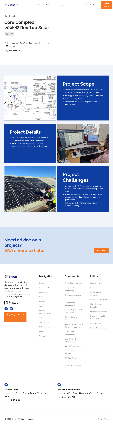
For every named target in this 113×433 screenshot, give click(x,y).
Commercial (21, 5)
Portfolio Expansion (98, 288)
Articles (42, 318)
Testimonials (44, 322)
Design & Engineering (98, 328)
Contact (42, 336)
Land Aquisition (96, 283)
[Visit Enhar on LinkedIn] (11, 308)
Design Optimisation (98, 300)
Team (41, 306)
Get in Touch (106, 5)
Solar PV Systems (72, 346)
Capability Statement (15, 315)
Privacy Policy (103, 419)
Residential (36, 5)
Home (41, 283)
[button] (61, 5)
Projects (42, 301)
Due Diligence (95, 323)
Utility (48, 5)
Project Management (73, 365)
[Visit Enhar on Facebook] (6, 308)
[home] (9, 5)
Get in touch (101, 250)
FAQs (41, 331)
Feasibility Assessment (74, 283)
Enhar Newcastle (46, 327)
